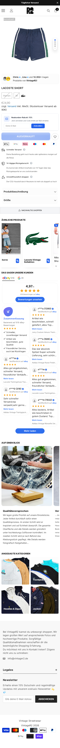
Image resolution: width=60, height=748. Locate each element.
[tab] (8, 278)
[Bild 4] (55, 46)
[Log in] (11, 10)
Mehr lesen (37, 329)
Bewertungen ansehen (30, 299)
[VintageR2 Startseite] (30, 11)
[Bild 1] (55, 40)
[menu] (3, 10)
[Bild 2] (55, 42)
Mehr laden (30, 430)
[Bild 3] (55, 44)
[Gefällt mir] (55, 136)
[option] (30, 3)
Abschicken (46, 699)
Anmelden (38, 126)
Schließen (57, 3)
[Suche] (48, 10)
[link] (37, 245)
